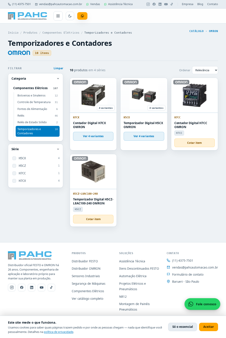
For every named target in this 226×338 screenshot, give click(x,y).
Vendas (95, 4)
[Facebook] (154, 4)
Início (13, 32)
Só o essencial (182, 327)
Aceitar (208, 327)
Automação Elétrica (133, 276)
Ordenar (184, 70)
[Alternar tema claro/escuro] (70, 16)
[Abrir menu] (58, 16)
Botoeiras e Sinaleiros (37, 95)
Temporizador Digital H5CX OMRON (143, 125)
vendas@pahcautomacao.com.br (60, 4)
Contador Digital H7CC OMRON (190, 125)
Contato (212, 4)
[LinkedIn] (160, 4)
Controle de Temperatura (37, 102)
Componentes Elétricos (60, 32)
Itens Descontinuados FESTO (139, 269)
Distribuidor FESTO (85, 261)
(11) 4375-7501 (21, 4)
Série (15, 149)
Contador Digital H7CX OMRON (89, 125)
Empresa (187, 4)
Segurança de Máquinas (88, 284)
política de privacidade (58, 332)
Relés (37, 115)
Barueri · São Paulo (185, 282)
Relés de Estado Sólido (37, 122)
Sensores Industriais (86, 276)
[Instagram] (148, 4)
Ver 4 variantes (93, 136)
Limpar (58, 68)
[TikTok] (172, 4)
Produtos (30, 32)
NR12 (123, 297)
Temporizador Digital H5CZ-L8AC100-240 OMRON (93, 201)
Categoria (18, 79)
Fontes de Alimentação (37, 109)
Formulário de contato (187, 275)
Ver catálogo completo (87, 299)
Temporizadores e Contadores (37, 131)
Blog (200, 4)
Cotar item (194, 143)
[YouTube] (166, 4)
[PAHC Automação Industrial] (27, 16)
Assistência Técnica (120, 4)
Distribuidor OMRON (86, 269)
